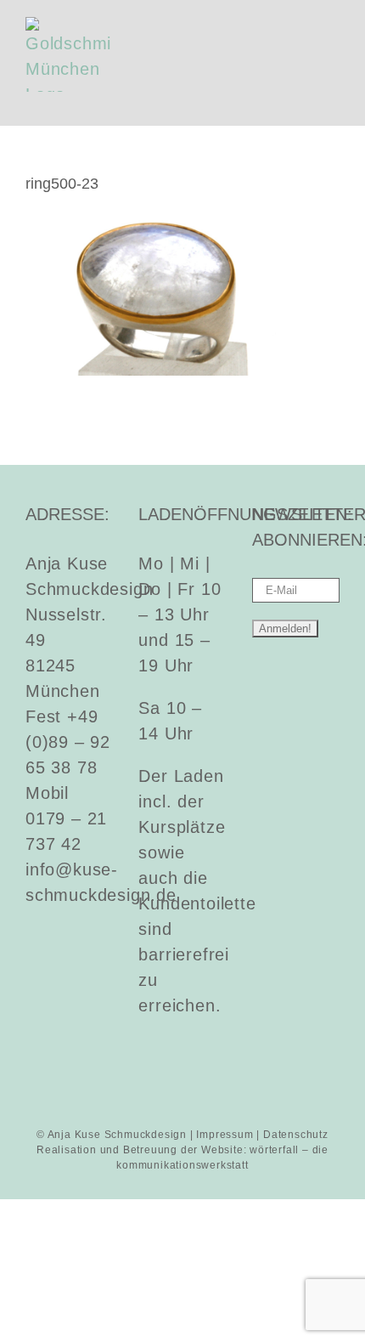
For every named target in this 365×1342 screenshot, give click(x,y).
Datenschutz (295, 1135)
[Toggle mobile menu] (332, 26)
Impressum (224, 1135)
